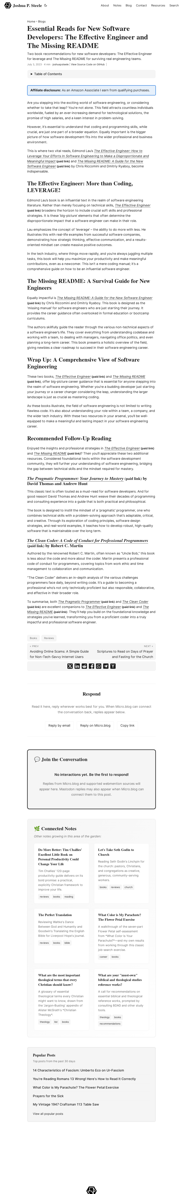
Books (33, 638)
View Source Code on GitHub (88, 64)
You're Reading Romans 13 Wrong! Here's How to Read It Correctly (84, 1079)
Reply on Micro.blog (95, 725)
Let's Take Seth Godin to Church (116, 852)
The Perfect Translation (55, 914)
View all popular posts (48, 1114)
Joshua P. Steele (27, 5)
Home (31, 21)
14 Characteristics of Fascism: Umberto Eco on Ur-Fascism (78, 1070)
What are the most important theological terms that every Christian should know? (59, 980)
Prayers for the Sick (48, 1096)
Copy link (127, 725)
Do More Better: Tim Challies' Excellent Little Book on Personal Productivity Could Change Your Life (60, 856)
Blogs (42, 21)
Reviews (49, 638)
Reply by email (59, 725)
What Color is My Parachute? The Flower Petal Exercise (119, 917)
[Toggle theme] (45, 5)
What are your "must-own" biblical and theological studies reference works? (120, 980)
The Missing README (50, 453)
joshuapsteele (61, 64)
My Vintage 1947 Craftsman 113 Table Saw (66, 1104)
